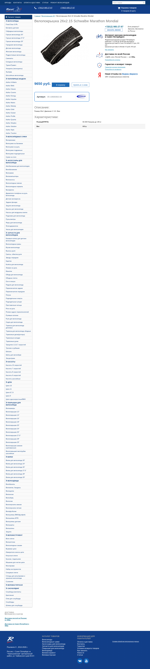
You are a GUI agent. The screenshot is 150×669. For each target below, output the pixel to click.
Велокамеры (10, 408)
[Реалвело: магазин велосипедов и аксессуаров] (13, 11)
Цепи (9, 382)
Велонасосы (10, 180)
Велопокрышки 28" (12, 439)
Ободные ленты (11, 278)
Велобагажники (11, 169)
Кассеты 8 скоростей (13, 372)
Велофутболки (11, 511)
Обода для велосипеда (14, 274)
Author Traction (11, 133)
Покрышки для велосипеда (13, 404)
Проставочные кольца (14, 305)
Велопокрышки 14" (12, 415)
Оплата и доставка (32, 3)
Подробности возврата (113, 69)
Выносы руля (10, 251)
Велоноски (10, 494)
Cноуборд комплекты (13, 592)
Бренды (8, 3)
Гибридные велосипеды (14, 31)
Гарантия (81, 646)
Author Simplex (11, 123)
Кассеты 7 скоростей (13, 368)
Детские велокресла (13, 199)
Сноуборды (10, 602)
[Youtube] (86, 661)
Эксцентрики (10, 358)
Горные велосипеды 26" (14, 34)
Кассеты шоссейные (13, 379)
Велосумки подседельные (15, 153)
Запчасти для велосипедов (13, 234)
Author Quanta (11, 119)
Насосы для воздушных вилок (16, 212)
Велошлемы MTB (12, 518)
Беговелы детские (12, 28)
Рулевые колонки (12, 315)
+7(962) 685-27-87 (67, 8)
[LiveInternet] (114, 638)
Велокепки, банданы (13, 487)
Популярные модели (16, 79)
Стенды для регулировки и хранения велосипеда (15, 577)
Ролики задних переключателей (17, 312)
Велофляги (10, 190)
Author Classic (11, 89)
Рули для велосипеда (13, 319)
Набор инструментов (13, 569)
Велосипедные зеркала (14, 186)
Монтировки (10, 566)
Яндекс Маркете (130, 74)
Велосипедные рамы (13, 244)
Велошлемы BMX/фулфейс (16, 515)
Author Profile (10, 116)
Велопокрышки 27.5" (13, 435)
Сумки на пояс (11, 157)
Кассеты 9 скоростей (13, 375)
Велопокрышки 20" (12, 425)
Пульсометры (11, 219)
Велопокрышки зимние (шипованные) (14, 447)
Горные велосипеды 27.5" (15, 38)
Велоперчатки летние (13, 508)
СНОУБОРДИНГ (13, 588)
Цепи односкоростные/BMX (16, 399)
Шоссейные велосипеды (14, 75)
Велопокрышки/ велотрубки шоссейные (16, 452)
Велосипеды (13, 21)
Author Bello (10, 85)
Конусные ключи (12, 555)
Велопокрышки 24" (12, 429)
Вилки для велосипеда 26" (15, 467)
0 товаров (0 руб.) (128, 11)
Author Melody (11, 106)
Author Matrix (10, 102)
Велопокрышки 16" (12, 418)
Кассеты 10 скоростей (14, 365)
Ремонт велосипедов (60, 3)
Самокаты (9, 58)
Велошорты (10, 525)
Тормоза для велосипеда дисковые (15, 327)
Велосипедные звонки (14, 183)
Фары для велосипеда (14, 222)
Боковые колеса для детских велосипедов (16, 240)
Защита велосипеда (13, 206)
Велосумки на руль (13, 147)
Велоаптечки (10, 542)
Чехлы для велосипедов (14, 229)
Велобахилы (10, 484)
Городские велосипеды (14, 45)
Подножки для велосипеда (15, 216)
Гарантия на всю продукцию (115, 67)
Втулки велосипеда (13, 247)
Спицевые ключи (12, 572)
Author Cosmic (11, 92)
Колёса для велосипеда (14, 264)
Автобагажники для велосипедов (17, 166)
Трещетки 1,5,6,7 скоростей (16, 345)
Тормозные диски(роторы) (15, 334)
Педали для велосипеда (14, 285)
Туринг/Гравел (11, 65)
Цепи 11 (9, 389)
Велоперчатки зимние (14, 504)
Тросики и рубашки (13, 348)
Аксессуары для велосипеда (14, 162)
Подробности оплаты (112, 60)
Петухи (8, 295)
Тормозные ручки (12, 341)
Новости (80, 653)
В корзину (60, 85)
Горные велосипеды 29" (14, 41)
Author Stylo (10, 130)
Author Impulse (11, 99)
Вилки (10, 457)
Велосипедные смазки (14, 545)
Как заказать (109, 49)
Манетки (9, 271)
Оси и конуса (10, 281)
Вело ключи (10, 538)
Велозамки (10, 173)
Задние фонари (11, 202)
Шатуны (9, 351)
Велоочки (9, 501)
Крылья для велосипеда (14, 209)
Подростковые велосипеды (15, 55)
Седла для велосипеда (14, 322)
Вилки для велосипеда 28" (15, 474)
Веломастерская (15, 585)
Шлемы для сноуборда (14, 605)
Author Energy (11, 96)
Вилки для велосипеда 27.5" (16, 470)
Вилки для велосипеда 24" (15, 464)
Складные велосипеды (14, 62)
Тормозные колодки (13, 338)
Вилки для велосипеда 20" (15, 460)
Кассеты (11, 362)
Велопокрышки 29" (12, 442)
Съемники (9, 581)
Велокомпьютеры (12, 176)
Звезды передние (12, 258)
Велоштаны (10, 528)
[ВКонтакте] (79, 661)
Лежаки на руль (11, 268)
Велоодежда (13, 481)
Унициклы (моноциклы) (14, 68)
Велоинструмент (15, 535)
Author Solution (11, 126)
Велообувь (10, 498)
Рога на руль (10, 308)
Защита (8, 532)
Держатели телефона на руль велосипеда (16, 194)
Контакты (17, 3)
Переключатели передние (15, 291)
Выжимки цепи (11, 549)
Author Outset (10, 113)
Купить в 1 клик (80, 85)
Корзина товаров (128, 8)
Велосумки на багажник (14, 143)
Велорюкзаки (10, 140)
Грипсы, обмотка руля (14, 254)
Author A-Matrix (11, 82)
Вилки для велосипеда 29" (15, 477)
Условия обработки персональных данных (125, 641)
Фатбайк (9, 72)
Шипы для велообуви (13, 355)
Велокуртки (10, 491)
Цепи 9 (8, 396)
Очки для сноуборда (13, 598)
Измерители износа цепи (15, 552)
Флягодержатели (12, 226)
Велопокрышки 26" (12, 432)
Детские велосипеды (13, 48)
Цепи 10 (9, 386)
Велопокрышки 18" (12, 422)
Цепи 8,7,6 (10, 392)
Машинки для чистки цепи (15, 562)
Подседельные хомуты (14, 298)
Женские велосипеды (13, 51)
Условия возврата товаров (88, 648)
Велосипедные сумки (17, 137)
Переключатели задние (14, 288)
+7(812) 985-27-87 (45, 8)
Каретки (9, 261)
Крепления (10, 595)
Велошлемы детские (13, 521)
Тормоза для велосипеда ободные (18, 331)
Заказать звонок (114, 30)
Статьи (45, 3)
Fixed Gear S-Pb (11, 24)
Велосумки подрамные (14, 150)
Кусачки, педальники (13, 559)
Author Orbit (10, 109)
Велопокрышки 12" (12, 412)
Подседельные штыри (14, 302)
